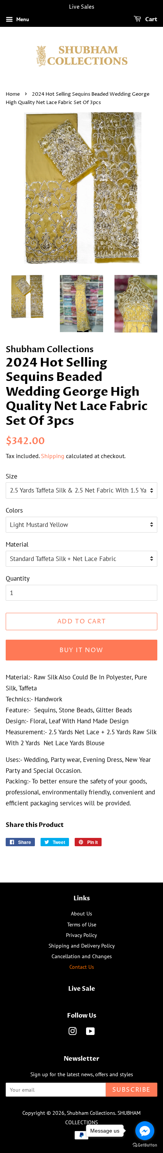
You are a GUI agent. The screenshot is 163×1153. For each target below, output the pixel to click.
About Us (81, 913)
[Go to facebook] (144, 1130)
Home (13, 94)
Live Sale (81, 989)
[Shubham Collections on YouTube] (90, 1032)
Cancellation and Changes (82, 956)
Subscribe (131, 1090)
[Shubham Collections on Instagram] (72, 1032)
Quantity (18, 578)
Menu (22, 19)
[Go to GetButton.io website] (145, 1145)
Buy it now (81, 650)
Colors (14, 510)
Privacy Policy (81, 935)
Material (17, 544)
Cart (150, 19)
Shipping (52, 456)
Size (11, 476)
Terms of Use (81, 924)
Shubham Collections (91, 1112)
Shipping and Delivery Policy (82, 945)
